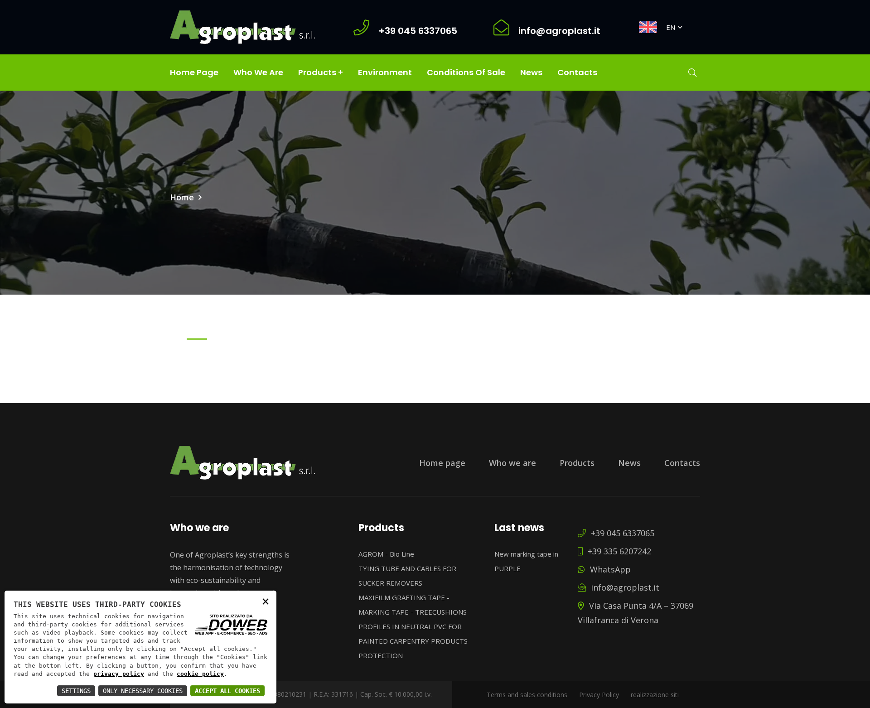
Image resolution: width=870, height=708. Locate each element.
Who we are (258, 72)
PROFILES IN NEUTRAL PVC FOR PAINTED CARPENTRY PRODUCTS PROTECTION (413, 641)
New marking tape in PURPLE (526, 561)
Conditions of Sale (466, 72)
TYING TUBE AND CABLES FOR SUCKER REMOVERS (407, 575)
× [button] (265, 601)
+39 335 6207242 (618, 551)
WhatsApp (609, 569)
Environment (385, 72)
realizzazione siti (655, 694)
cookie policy (200, 673)
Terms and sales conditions (527, 694)
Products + (320, 72)
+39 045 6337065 (621, 533)
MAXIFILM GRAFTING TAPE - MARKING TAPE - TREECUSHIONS (412, 604)
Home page (194, 72)
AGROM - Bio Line (386, 553)
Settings (76, 690)
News (531, 72)
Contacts (577, 72)
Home (182, 197)
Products (577, 462)
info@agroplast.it (624, 587)
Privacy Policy (599, 694)
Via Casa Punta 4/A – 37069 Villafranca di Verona (635, 613)
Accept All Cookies (227, 690)
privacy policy (118, 673)
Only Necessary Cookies (143, 690)
